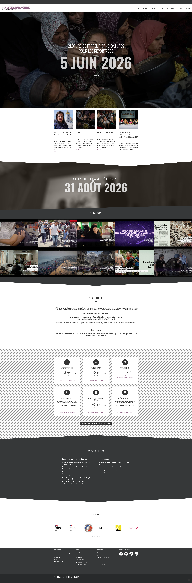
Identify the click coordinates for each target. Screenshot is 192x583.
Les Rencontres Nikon (105, 132)
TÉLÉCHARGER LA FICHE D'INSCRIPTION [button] (67, 381)
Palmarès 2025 (152, 8)
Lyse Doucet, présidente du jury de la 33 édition (62, 133)
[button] (63, 119)
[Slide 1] (93, 536)
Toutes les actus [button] (96, 157)
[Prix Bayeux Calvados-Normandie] (18, 8)
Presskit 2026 (102, 564)
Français (183, 2)
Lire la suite (56, 151)
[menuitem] (184, 2)
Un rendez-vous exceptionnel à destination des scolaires (128, 134)
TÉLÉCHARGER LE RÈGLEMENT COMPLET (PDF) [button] (97, 423)
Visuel (78, 132)
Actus (137, 8)
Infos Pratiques (161, 8)
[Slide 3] (96, 536)
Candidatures (144, 8)
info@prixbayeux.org (82, 562)
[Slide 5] (99, 536)
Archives (188, 8)
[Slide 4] (97, 536)
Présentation (180, 8)
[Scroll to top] (189, 580)
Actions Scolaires (171, 8)
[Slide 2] (94, 536)
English (188, 2)
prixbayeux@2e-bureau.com (103, 555)
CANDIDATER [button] (96, 75)
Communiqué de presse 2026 (105, 562)
